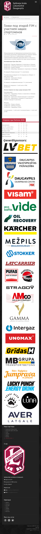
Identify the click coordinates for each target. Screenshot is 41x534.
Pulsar (6, 432)
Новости (7, 502)
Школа (6, 507)
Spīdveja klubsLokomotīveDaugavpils (20, 5)
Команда (7, 504)
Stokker (7, 435)
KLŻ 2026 (7, 505)
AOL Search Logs (35, 530)
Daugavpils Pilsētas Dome (11, 429)
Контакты (7, 511)
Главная (7, 17)
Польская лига (15, 17)
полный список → (9, 438)
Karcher (7, 436)
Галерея (7, 508)
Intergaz (7, 433)
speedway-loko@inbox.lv (13, 490)
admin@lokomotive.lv (13, 492)
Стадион (7, 510)
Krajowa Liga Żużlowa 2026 (14, 120)
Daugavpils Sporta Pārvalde (11, 430)
